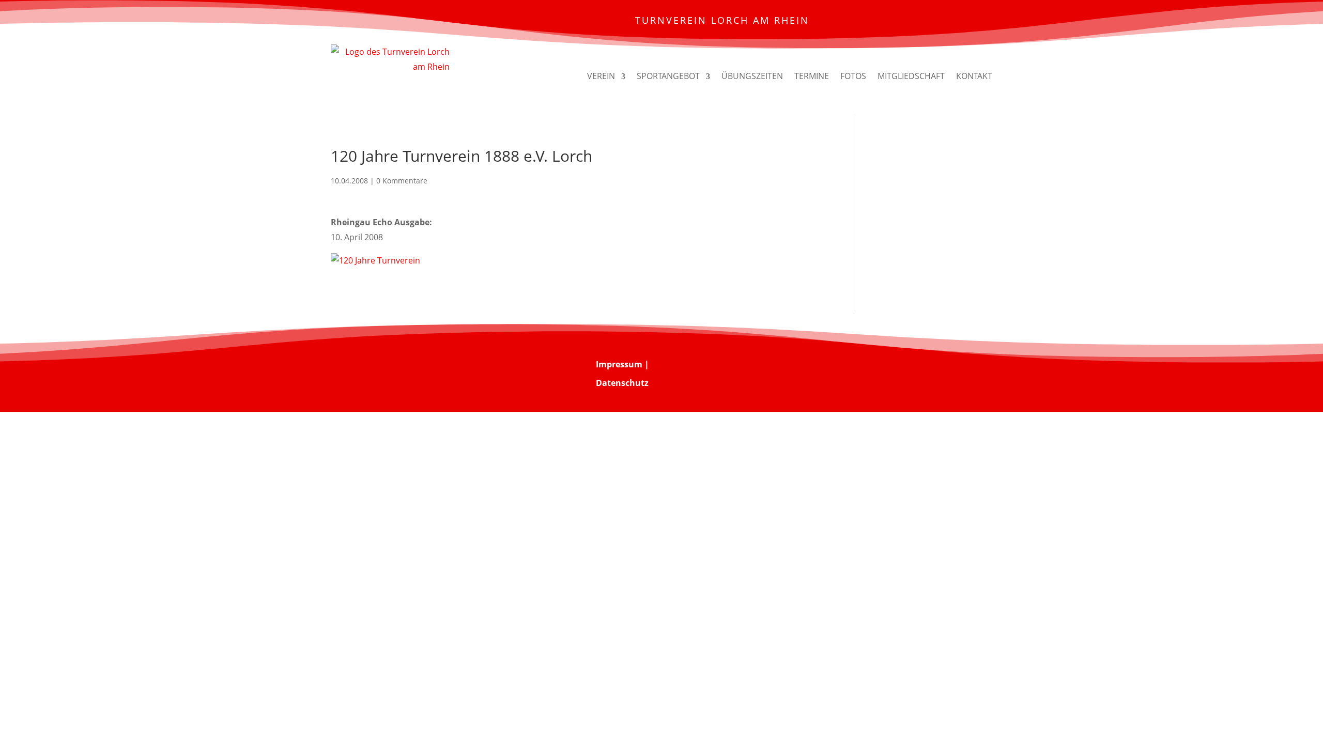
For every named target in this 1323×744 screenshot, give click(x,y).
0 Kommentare (401, 180)
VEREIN (601, 76)
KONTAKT (974, 76)
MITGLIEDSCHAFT (911, 76)
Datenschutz (622, 383)
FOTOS (853, 76)
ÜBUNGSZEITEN (752, 76)
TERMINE (811, 76)
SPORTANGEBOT (668, 76)
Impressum (619, 364)
